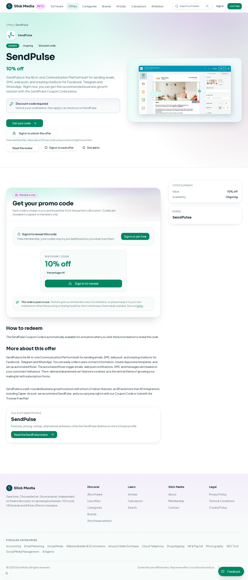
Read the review (23, 148)
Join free (234, 6)
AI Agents (48, 551)
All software (94, 494)
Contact (173, 507)
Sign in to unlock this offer (35, 133)
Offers (73, 6)
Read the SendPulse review (31, 434)
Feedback (233, 571)
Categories (89, 6)
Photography (214, 546)
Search (132, 507)
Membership (176, 501)
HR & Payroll (195, 546)
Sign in (220, 6)
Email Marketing (34, 546)
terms (139, 305)
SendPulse (25, 35)
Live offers (94, 501)
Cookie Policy (218, 507)
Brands (106, 6)
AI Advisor (158, 6)
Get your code (21, 123)
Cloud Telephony (153, 546)
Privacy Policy (218, 494)
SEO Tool (232, 546)
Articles (121, 6)
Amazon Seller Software (123, 546)
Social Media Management (22, 551)
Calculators (138, 6)
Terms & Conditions (221, 501)
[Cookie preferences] (6, 573)
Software (57, 6)
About (172, 494)
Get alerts (93, 147)
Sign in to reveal (86, 283)
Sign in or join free (135, 236)
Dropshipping (175, 546)
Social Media (55, 546)
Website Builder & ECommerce (85, 546)
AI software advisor (99, 520)
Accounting (13, 546)
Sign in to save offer (61, 147)
